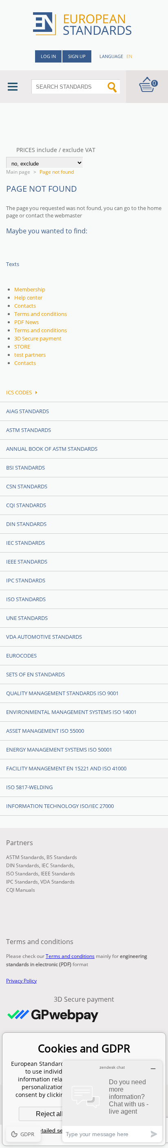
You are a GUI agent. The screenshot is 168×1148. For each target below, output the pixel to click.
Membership (29, 289)
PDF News (26, 322)
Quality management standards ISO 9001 (62, 693)
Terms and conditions (40, 314)
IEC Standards (25, 542)
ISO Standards (26, 599)
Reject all (49, 1113)
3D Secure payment (38, 338)
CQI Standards (26, 505)
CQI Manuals (20, 889)
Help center (28, 297)
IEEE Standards (26, 561)
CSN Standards (26, 486)
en (129, 56)
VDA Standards (57, 881)
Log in (48, 56)
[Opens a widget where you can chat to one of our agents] (112, 1101)
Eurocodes (21, 655)
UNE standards (27, 618)
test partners (30, 354)
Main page (18, 171)
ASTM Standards (28, 430)
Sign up (77, 56)
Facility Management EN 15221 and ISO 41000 (66, 768)
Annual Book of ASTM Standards (51, 448)
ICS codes (19, 392)
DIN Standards (26, 524)
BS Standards (61, 857)
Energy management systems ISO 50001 (59, 749)
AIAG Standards (27, 411)
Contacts (25, 305)
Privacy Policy (21, 980)
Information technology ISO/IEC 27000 (60, 806)
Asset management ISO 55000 (45, 730)
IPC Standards (25, 580)
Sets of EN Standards (35, 674)
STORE (22, 346)
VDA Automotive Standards (44, 636)
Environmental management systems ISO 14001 (71, 712)
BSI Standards (25, 467)
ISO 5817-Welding (29, 787)
